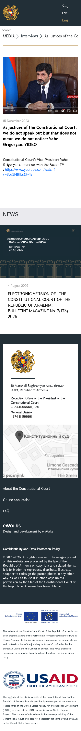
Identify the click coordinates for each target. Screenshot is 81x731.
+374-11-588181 (21, 407)
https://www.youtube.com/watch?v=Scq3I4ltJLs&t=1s (29, 172)
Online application (16, 499)
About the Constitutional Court (26, 488)
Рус (64, 12)
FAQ (6, 510)
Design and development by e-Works (28, 531)
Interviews (29, 36)
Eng (65, 20)
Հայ (65, 5)
